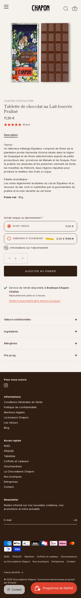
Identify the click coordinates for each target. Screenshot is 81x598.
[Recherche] (66, 9)
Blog (6, 427)
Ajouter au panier (40, 271)
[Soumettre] (75, 520)
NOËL (7, 445)
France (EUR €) (12, 572)
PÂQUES (9, 450)
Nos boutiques (13, 476)
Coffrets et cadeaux (16, 461)
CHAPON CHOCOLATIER (18, 100)
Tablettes (9, 456)
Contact (9, 486)
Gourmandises (13, 466)
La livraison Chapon (16, 417)
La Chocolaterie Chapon (19, 471)
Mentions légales (14, 412)
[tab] (13, 135)
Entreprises (11, 481)
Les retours (11, 422)
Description (11, 134)
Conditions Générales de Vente (23, 402)
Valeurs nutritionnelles (17, 319)
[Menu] (6, 6)
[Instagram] (6, 384)
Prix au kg (10, 355)
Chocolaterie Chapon (24, 579)
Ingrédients (11, 331)
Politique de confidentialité (20, 407)
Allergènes (10, 343)
